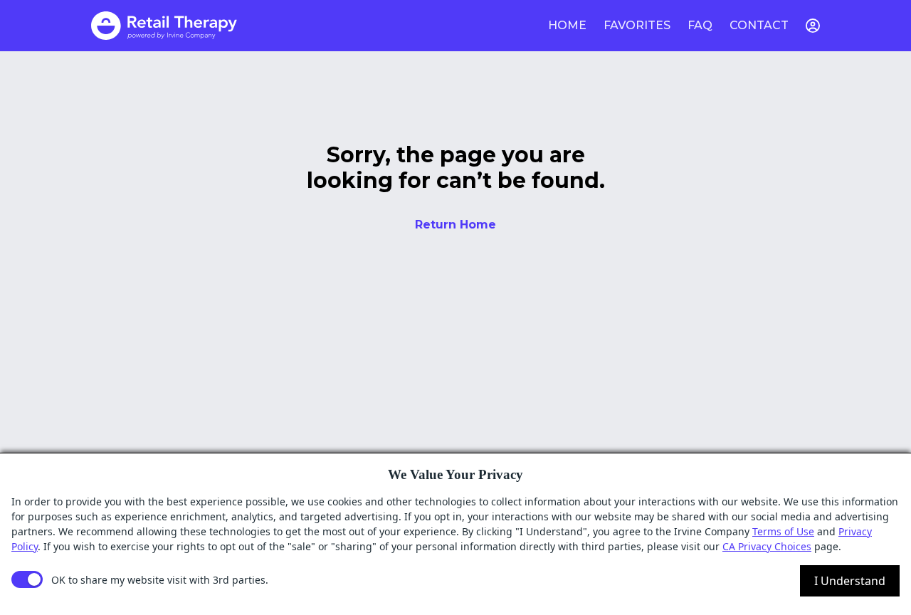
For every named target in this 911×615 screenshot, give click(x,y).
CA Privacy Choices (766, 546)
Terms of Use (783, 531)
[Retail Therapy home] (164, 25)
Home (567, 25)
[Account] (813, 26)
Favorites (637, 25)
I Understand (849, 581)
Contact (759, 25)
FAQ (700, 25)
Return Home (455, 224)
